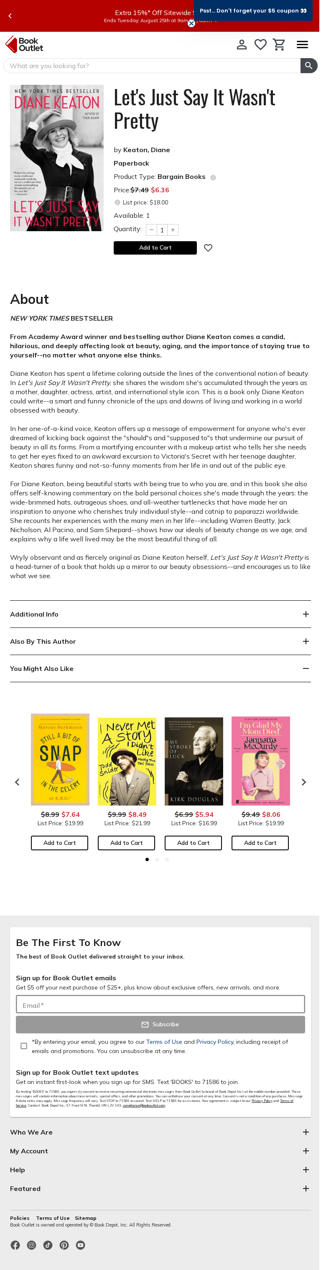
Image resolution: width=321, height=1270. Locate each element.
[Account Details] (241, 44)
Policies (20, 1218)
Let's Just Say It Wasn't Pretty (194, 108)
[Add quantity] (173, 230)
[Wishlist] (260, 44)
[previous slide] (10, 16)
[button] (253, 10)
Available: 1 (132, 215)
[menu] (302, 44)
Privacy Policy (262, 1101)
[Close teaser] (191, 23)
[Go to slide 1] (147, 859)
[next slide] (301, 782)
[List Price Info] (117, 202)
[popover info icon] (213, 177)
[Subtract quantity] (151, 230)
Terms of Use (53, 1218)
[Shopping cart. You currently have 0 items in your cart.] (279, 44)
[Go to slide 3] (167, 859)
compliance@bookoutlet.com (144, 1105)
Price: (141, 190)
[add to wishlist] (208, 248)
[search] (309, 65)
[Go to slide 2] (157, 859)
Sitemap (86, 1218)
